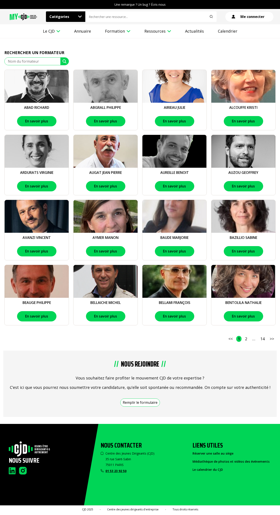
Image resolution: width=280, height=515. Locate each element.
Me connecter (252, 16)
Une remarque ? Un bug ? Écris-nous (140, 4)
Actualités (194, 31)
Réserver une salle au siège (212, 453)
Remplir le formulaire (140, 402)
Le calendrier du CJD (207, 469)
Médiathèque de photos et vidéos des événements (231, 461)
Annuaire (82, 31)
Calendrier (227, 31)
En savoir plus (36, 121)
